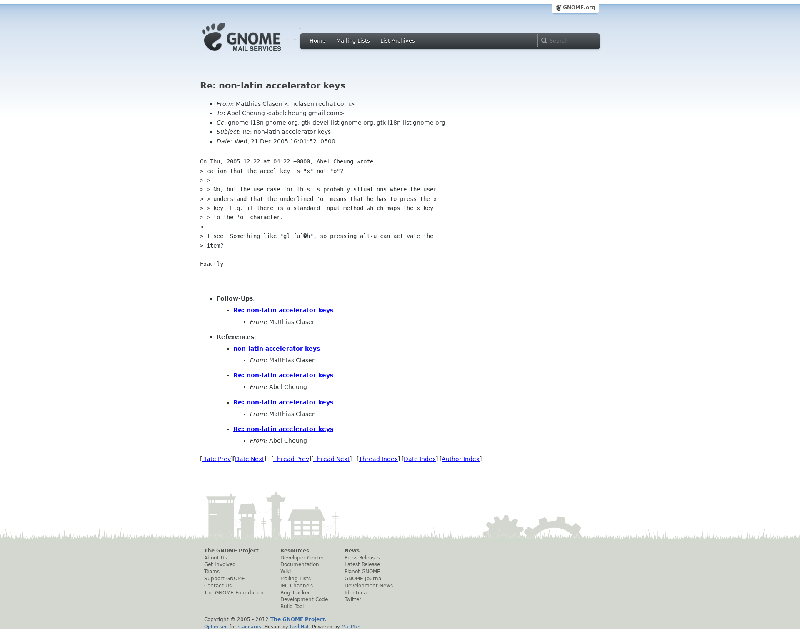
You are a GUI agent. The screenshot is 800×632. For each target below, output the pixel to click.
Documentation (299, 564)
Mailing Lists (353, 41)
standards (249, 626)
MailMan (351, 626)
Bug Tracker (295, 593)
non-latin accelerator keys (276, 348)
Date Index (420, 459)
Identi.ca (356, 593)
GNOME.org (579, 7)
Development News (369, 586)
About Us (215, 558)
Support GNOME (224, 579)
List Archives (397, 41)
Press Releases (362, 558)
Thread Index (378, 459)
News (352, 551)
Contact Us (218, 586)
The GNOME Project (231, 551)
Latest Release (362, 564)
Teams (212, 571)
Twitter (353, 599)
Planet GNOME (362, 571)
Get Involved (220, 564)
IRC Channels (296, 586)
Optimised (216, 626)
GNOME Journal (363, 579)
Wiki (285, 571)
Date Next (249, 459)
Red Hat (299, 626)
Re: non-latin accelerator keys (283, 310)
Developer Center (302, 558)
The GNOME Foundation (234, 593)
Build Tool (292, 606)
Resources (294, 551)
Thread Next (331, 459)
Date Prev (216, 459)
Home (318, 41)
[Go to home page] (254, 53)
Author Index (461, 459)
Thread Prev (291, 459)
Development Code (304, 599)
